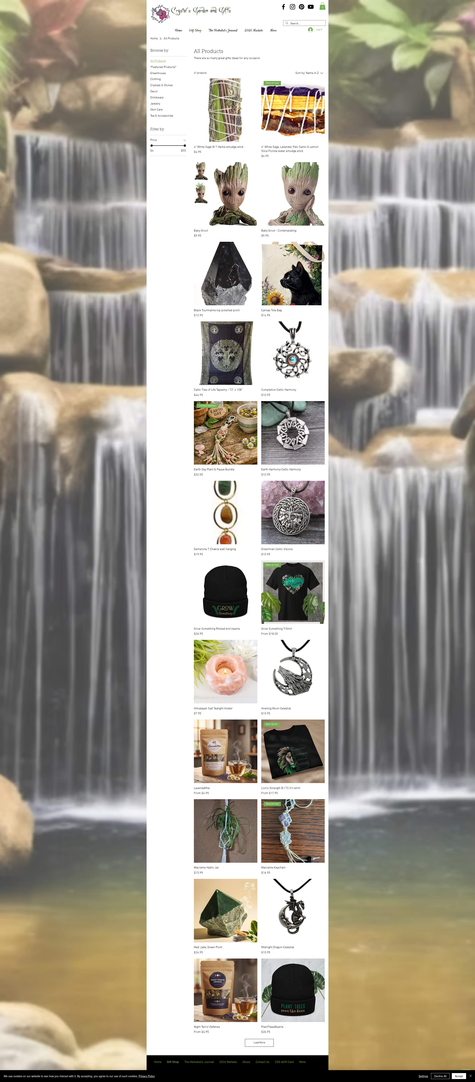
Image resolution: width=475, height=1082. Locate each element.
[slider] (151, 145)
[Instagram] (292, 6)
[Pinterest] (301, 6)
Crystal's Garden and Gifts (201, 10)
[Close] (470, 1076)
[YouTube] (310, 6)
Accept (459, 1076)
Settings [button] (423, 1076)
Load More (259, 1042)
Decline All (440, 1076)
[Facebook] (283, 6)
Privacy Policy (147, 1076)
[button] (322, 6)
